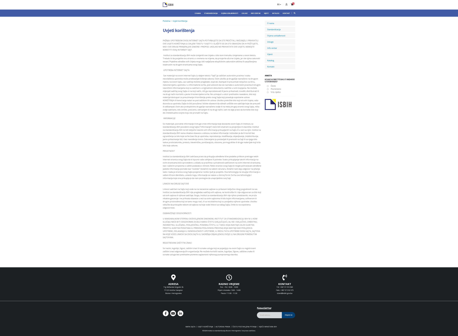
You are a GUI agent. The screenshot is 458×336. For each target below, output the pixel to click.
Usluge (244, 13)
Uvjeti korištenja (180, 21)
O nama (198, 13)
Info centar (255, 13)
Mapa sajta (190, 327)
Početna (166, 21)
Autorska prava (223, 327)
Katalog (275, 13)
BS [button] (278, 4)
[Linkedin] (180, 313)
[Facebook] (166, 313)
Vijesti (266, 13)
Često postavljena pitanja (244, 327)
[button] (293, 13)
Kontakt (286, 13)
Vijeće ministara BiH (268, 327)
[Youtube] (173, 313)
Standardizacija (211, 13)
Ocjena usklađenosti (229, 13)
